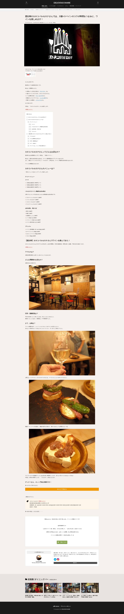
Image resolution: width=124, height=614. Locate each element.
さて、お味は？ (32, 143)
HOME (27, 9)
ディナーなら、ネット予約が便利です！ (37, 145)
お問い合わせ (56, 606)
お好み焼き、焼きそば (35, 129)
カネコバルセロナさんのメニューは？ (35, 119)
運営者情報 (72, 5)
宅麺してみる (63, 542)
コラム (66, 5)
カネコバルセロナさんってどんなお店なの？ (36, 117)
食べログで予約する (62, 489)
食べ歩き (32, 9)
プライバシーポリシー (66, 606)
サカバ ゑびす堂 (39, 95)
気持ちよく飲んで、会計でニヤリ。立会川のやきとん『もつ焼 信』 (52, 596)
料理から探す (44, 5)
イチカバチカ (39, 100)
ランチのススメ (60, 5)
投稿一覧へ (75, 562)
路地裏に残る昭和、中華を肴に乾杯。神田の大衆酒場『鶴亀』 (34, 596)
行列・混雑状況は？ (33, 141)
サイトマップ (78, 5)
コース (32, 124)
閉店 (55, 22)
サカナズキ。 (43, 91)
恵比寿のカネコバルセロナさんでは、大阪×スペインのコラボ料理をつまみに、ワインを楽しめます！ (63, 9)
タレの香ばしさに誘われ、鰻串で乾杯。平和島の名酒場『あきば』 (90, 596)
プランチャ (32, 131)
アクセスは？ (31, 136)
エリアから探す (52, 5)
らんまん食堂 (43, 98)
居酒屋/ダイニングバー (40, 9)
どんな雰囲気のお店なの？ (34, 138)
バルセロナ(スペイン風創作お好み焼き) (38, 126)
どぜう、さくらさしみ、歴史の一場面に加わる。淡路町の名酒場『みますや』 (71, 596)
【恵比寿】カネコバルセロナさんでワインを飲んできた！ (39, 133)
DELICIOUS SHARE (62, 3)
